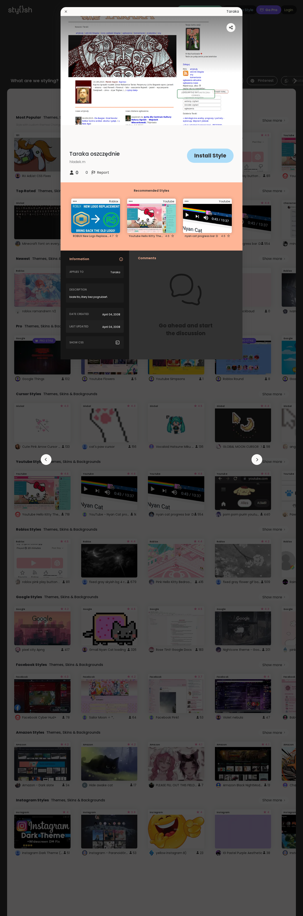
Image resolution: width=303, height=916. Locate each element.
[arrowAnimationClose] (46, 459)
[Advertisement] (17, 458)
